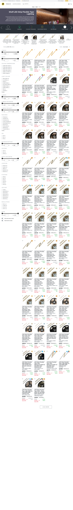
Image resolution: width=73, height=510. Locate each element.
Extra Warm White (7, 84)
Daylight (5, 90)
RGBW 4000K (6, 87)
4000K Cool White (7, 71)
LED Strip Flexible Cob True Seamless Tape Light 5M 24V (27, 88)
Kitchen (5, 165)
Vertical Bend (6, 126)
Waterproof (5, 127)
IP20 (4, 184)
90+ (4, 137)
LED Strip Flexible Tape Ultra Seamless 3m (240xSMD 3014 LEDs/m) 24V (64, 172)
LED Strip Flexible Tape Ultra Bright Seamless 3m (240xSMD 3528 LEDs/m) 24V (39, 117)
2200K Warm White (7, 65)
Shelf (37, 6)
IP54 (4, 182)
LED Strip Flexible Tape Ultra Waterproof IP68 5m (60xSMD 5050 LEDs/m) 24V (39, 366)
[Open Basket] (71, 4)
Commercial (6, 120)
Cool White (6, 80)
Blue (4, 89)
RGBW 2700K (6, 86)
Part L (5, 204)
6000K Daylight (6, 73)
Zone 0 (5, 207)
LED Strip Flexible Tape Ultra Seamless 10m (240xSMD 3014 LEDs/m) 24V (64, 283)
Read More (30, 23)
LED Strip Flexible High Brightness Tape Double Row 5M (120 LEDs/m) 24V (51, 338)
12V (4, 150)
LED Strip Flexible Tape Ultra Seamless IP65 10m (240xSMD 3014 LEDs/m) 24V (39, 227)
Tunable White (6, 129)
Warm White (6, 78)
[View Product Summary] (32, 56)
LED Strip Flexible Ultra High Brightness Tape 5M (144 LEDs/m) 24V (51, 89)
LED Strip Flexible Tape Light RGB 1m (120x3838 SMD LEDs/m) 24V (64, 365)
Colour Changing (7, 121)
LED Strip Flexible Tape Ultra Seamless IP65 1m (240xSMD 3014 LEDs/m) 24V (27, 171)
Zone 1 (5, 208)
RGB (4, 81)
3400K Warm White (7, 70)
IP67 (4, 178)
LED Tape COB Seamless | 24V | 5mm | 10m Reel (26, 63)
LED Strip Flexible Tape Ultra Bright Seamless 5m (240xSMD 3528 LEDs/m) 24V (64, 117)
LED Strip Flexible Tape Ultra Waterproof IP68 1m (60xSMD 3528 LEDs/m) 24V (52, 365)
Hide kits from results (8, 220)
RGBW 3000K (6, 83)
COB (4, 189)
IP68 (4, 176)
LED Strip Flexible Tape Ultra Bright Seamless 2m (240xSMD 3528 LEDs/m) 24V (64, 89)
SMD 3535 (5, 192)
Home (33, 6)
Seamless (5, 118)
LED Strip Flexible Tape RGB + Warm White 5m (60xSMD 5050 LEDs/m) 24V (39, 392)
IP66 (4, 179)
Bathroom (5, 170)
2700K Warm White (7, 67)
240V (4, 153)
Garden (5, 167)
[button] (23, 4)
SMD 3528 (5, 194)
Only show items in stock (9, 218)
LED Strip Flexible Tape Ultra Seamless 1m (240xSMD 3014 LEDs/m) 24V (27, 254)
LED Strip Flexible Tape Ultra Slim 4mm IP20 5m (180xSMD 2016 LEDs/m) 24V (51, 310)
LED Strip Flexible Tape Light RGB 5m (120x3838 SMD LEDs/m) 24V (27, 392)
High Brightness (6, 123)
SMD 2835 (5, 197)
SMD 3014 (5, 195)
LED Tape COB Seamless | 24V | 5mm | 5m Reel (63, 63)
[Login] (69, 4)
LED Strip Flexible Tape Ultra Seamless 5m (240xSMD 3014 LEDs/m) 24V (27, 283)
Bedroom (5, 171)
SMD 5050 (5, 191)
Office (5, 168)
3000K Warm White (7, 68)
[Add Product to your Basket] (22, 56)
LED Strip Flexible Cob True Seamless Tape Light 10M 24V (39, 88)
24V (4, 152)
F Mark (5, 205)
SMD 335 (5, 198)
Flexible (5, 117)
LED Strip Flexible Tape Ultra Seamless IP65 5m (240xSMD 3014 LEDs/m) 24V (52, 200)
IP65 (4, 181)
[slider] (2, 52)
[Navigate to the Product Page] (27, 53)
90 (4, 135)
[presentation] (1, 27)
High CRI (5, 124)
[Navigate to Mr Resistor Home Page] (3, 4)
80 (4, 138)
